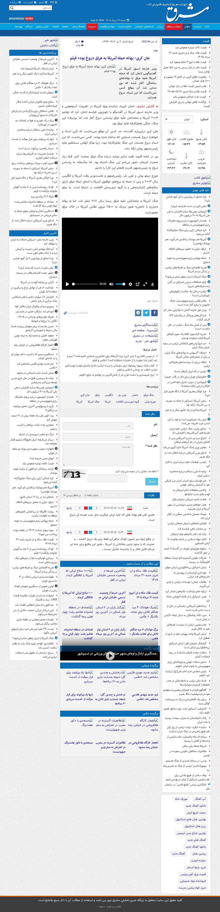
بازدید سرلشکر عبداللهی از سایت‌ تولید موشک (35, 471)
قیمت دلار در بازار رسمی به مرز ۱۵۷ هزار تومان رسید (186, 69)
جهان (187, 26)
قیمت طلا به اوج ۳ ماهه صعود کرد (188, 62)
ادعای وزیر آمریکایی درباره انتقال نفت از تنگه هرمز (187, 455)
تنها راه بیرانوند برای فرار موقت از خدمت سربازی (79, 697)
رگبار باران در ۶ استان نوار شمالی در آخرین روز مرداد (110, 632)
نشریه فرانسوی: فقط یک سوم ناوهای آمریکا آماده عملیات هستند (188, 336)
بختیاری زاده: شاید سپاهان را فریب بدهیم (37, 427)
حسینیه (92, 26)
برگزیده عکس (150, 713)
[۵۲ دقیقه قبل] (142, 680)
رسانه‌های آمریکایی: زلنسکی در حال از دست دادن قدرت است (188, 608)
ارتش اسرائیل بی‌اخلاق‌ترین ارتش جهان (185, 567)
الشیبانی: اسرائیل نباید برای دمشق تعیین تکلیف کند (186, 711)
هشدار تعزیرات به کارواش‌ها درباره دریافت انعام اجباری (36, 156)
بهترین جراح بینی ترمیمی (191, 833)
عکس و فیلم (42, 26)
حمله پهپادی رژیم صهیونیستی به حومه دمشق (188, 260)
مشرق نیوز (179, 10)
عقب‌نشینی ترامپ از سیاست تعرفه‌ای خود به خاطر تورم (188, 627)
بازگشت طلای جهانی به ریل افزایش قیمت (189, 104)
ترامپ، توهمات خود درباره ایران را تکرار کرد (187, 464)
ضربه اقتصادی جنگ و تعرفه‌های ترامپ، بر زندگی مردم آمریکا (187, 270)
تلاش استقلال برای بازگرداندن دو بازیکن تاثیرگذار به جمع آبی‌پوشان (34, 113)
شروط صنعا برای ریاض (194, 746)
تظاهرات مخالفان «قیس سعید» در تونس (189, 753)
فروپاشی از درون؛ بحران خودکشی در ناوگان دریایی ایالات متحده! (188, 384)
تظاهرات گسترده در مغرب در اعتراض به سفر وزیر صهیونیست (110, 747)
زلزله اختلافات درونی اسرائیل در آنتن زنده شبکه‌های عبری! (189, 284)
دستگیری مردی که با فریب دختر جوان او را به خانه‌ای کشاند (34, 356)
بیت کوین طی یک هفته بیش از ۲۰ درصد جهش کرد (34, 418)
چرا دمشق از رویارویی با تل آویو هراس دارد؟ (188, 199)
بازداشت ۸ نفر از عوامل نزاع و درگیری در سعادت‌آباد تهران (34, 290)
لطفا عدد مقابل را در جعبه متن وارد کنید (136, 471)
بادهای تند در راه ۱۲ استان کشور (37, 497)
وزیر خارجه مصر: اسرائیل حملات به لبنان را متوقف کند (34, 242)
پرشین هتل (199, 853)
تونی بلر (122, 395)
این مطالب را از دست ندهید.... (140, 563)
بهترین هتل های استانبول (191, 819)
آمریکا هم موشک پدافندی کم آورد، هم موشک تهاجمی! (187, 241)
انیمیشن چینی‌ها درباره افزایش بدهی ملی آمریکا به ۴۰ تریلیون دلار (188, 213)
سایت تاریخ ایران (196, 812)
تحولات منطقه (174, 26)
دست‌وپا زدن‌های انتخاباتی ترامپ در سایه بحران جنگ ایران (186, 345)
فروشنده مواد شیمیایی (193, 881)
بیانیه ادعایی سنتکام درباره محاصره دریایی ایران (190, 473)
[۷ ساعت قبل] (142, 615)
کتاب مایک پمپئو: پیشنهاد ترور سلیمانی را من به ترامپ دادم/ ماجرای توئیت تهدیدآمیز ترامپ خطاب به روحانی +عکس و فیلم (111, 368)
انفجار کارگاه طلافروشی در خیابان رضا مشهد (143, 745)
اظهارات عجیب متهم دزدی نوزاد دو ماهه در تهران (34, 451)
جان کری (85, 395)
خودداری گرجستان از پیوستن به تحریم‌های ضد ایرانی (192, 575)
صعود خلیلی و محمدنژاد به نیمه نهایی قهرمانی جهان (35, 338)
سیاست (197, 26)
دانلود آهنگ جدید (196, 806)
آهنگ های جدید (196, 840)
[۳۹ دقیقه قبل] (142, 728)
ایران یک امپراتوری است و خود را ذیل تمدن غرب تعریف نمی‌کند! (189, 421)
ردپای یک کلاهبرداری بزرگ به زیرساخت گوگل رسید (187, 701)
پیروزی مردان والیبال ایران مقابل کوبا (34, 306)
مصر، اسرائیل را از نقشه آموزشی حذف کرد (188, 599)
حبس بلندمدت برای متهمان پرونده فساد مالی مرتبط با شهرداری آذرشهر (34, 328)
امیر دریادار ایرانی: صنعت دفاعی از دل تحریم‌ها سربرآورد (35, 612)
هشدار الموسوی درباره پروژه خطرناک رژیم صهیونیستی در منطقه (188, 223)
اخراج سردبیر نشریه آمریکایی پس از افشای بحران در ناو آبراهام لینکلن (189, 440)
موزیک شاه (181, 799)
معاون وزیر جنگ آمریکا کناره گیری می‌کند (184, 447)
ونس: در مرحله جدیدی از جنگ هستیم (186, 761)
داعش (135, 395)
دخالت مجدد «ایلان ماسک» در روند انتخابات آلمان (189, 655)
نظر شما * (151, 446)
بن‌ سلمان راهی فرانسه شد (192, 529)
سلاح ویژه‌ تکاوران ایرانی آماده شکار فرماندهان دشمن (36, 104)
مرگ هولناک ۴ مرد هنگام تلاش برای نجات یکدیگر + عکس (143, 634)
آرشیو (41, 2)
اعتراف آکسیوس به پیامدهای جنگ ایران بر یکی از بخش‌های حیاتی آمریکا (187, 355)
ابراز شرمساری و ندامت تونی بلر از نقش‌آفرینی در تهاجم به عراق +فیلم (116, 375)
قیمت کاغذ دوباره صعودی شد (190, 48)
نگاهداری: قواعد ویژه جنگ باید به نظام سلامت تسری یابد (34, 646)
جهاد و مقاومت (107, 26)
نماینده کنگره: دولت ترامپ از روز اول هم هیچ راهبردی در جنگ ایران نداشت (188, 729)
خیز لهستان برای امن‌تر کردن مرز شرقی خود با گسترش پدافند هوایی (187, 483)
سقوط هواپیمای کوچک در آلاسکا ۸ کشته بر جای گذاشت (187, 551)
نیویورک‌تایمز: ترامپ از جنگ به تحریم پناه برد (186, 768)
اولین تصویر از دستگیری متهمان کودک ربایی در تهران (35, 588)
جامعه (65, 26)
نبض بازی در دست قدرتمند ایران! (188, 206)
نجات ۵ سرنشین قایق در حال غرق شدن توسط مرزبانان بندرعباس (34, 380)
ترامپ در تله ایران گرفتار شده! (190, 371)
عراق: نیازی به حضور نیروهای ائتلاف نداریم (189, 251)
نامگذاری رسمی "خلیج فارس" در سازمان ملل (187, 787)
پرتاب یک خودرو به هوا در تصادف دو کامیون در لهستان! (36, 122)
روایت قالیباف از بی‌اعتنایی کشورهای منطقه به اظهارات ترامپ (36, 514)
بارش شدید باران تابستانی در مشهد (35, 373)
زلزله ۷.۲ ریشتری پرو (42, 196)
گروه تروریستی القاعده (127, 402)
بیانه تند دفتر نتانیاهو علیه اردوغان (188, 534)
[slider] (85, 284)
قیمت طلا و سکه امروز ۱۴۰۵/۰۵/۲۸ (186, 92)
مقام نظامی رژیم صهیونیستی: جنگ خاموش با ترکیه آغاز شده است (190, 303)
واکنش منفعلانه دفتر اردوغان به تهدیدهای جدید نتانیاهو (191, 492)
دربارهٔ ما (14, 2)
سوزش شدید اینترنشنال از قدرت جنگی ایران (35, 94)
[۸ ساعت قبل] (77, 615)
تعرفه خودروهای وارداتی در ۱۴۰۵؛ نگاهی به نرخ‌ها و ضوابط (37, 319)
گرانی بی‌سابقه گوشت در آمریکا (37, 282)
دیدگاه (29, 26)
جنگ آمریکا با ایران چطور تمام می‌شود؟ (185, 277)
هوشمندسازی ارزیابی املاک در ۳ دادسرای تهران (38, 579)
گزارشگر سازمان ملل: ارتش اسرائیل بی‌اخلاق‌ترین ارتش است (189, 645)
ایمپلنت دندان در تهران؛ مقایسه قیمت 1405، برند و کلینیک (35, 597)
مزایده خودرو (198, 860)
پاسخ (69, 508)
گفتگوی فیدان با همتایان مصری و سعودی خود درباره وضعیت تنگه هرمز (186, 692)
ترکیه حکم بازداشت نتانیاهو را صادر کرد (185, 591)
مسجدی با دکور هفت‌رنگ (78, 742)
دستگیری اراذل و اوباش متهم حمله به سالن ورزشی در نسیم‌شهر (116, 653)
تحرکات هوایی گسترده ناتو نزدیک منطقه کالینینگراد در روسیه (187, 560)
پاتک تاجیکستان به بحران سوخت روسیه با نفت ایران (187, 720)
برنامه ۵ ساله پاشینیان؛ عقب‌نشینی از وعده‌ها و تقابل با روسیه (188, 739)
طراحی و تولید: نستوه (110, 906)
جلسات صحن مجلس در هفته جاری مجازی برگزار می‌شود (37, 622)
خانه (207, 26)
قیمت (206, 41)
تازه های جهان (200, 190)
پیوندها (18, 26)
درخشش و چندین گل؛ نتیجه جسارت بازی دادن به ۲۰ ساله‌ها (110, 699)
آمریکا (79, 402)
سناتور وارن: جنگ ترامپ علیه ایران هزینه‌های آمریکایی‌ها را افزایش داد (190, 431)
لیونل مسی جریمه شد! (42, 458)
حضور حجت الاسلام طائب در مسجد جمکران (36, 275)
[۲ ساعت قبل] (142, 579)
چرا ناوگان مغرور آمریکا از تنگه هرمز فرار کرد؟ (186, 393)
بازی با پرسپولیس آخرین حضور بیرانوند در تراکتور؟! (35, 408)
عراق (97, 395)
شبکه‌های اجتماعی (144, 26)
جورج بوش (150, 402)
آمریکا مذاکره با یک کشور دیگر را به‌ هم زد (187, 412)
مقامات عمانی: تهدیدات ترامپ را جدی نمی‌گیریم (188, 584)
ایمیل (154, 435)
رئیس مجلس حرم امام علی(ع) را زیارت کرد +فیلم (187, 673)
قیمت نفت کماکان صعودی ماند (189, 97)
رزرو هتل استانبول (195, 826)
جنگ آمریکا (93, 402)
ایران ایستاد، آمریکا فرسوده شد (37, 69)
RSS (52, 2)
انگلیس (109, 395)
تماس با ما (29, 2)
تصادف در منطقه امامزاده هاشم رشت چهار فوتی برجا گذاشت (78, 634)
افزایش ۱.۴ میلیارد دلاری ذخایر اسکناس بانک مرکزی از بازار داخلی (34, 299)
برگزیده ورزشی (150, 665)
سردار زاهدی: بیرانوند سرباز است (36, 148)
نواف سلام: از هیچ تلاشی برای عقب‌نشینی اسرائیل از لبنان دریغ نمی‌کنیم (188, 777)
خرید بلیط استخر (196, 867)
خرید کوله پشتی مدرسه (192, 888)
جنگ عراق (149, 395)
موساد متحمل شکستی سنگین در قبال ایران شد (188, 516)
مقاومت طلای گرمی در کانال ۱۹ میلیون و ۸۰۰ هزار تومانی (187, 79)
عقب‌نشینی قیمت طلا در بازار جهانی (187, 86)
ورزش (160, 26)
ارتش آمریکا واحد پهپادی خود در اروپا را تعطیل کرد (187, 636)
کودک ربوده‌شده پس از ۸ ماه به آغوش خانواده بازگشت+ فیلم (35, 189)
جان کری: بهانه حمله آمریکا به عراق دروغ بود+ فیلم (110, 58)
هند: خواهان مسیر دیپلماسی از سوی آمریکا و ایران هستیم (189, 507)
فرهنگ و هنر (78, 26)
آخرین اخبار (49, 233)
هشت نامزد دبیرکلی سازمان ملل (189, 499)
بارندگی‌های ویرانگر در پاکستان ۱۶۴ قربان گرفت (189, 317)
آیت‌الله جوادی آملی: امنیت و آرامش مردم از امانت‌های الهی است (36, 251)
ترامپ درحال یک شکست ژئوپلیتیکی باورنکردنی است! (189, 293)
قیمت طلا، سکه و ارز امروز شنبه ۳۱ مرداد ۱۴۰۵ (189, 55)
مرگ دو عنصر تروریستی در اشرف (36, 434)
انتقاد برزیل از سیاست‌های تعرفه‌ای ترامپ (189, 364)
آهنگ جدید (178, 853)
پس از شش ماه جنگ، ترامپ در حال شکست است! (189, 327)
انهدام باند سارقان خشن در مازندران (35, 312)
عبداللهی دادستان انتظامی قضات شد (34, 605)
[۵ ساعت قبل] (77, 579)
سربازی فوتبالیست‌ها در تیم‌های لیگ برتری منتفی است (36, 560)
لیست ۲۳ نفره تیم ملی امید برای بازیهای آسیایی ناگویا (34, 631)
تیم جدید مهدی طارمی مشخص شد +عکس (145, 697)
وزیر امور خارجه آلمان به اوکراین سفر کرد (184, 310)
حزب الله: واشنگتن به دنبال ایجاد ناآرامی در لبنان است (187, 617)
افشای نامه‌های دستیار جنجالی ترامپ (187, 523)
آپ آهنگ (200, 799)
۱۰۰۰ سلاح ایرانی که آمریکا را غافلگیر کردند (77, 595)
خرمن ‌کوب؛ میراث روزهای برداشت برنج (33, 163)
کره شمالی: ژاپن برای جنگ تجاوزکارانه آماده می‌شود (188, 232)
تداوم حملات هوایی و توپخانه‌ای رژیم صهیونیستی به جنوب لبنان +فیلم (189, 664)
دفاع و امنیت (124, 26)
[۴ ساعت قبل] (110, 579)
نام (155, 424)
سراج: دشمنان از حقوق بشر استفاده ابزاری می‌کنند (36, 655)
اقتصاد (55, 26)
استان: (204, 119)
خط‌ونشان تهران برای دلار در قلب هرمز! (185, 377)
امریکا (108, 402)
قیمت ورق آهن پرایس (193, 874)
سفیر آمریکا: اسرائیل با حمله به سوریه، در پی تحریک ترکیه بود (187, 403)
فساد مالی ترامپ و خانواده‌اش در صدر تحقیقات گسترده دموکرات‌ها (188, 683)
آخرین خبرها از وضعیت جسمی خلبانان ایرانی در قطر (111, 597)
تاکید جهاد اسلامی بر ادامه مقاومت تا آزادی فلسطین (189, 541)
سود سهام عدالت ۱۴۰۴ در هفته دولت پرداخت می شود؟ (35, 532)
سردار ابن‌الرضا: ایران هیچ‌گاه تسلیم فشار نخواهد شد (33, 442)
